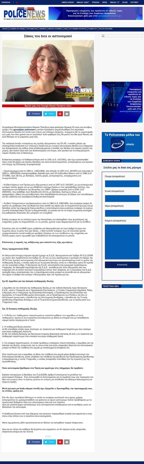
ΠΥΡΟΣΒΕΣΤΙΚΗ (32, 29)
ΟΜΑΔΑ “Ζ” (115, 2)
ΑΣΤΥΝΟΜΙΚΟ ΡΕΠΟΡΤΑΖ (78, 29)
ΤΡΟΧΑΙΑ (95, 2)
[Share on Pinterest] (60, 113)
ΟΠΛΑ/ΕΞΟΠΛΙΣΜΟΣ (105, 29)
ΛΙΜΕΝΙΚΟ (42, 29)
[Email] (67, 113)
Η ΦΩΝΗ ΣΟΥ (92, 29)
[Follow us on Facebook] (14, 2)
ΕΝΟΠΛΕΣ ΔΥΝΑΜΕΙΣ (55, 29)
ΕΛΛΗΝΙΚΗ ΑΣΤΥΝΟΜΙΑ (17, 29)
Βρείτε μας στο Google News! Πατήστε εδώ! (48, 106)
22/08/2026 (5, 2)
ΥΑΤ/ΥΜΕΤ (134, 2)
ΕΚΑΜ (124, 2)
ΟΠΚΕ (104, 2)
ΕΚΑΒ (66, 29)
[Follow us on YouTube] (17, 2)
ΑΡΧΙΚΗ (4, 29)
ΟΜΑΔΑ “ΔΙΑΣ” (83, 2)
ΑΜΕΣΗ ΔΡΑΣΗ (68, 2)
